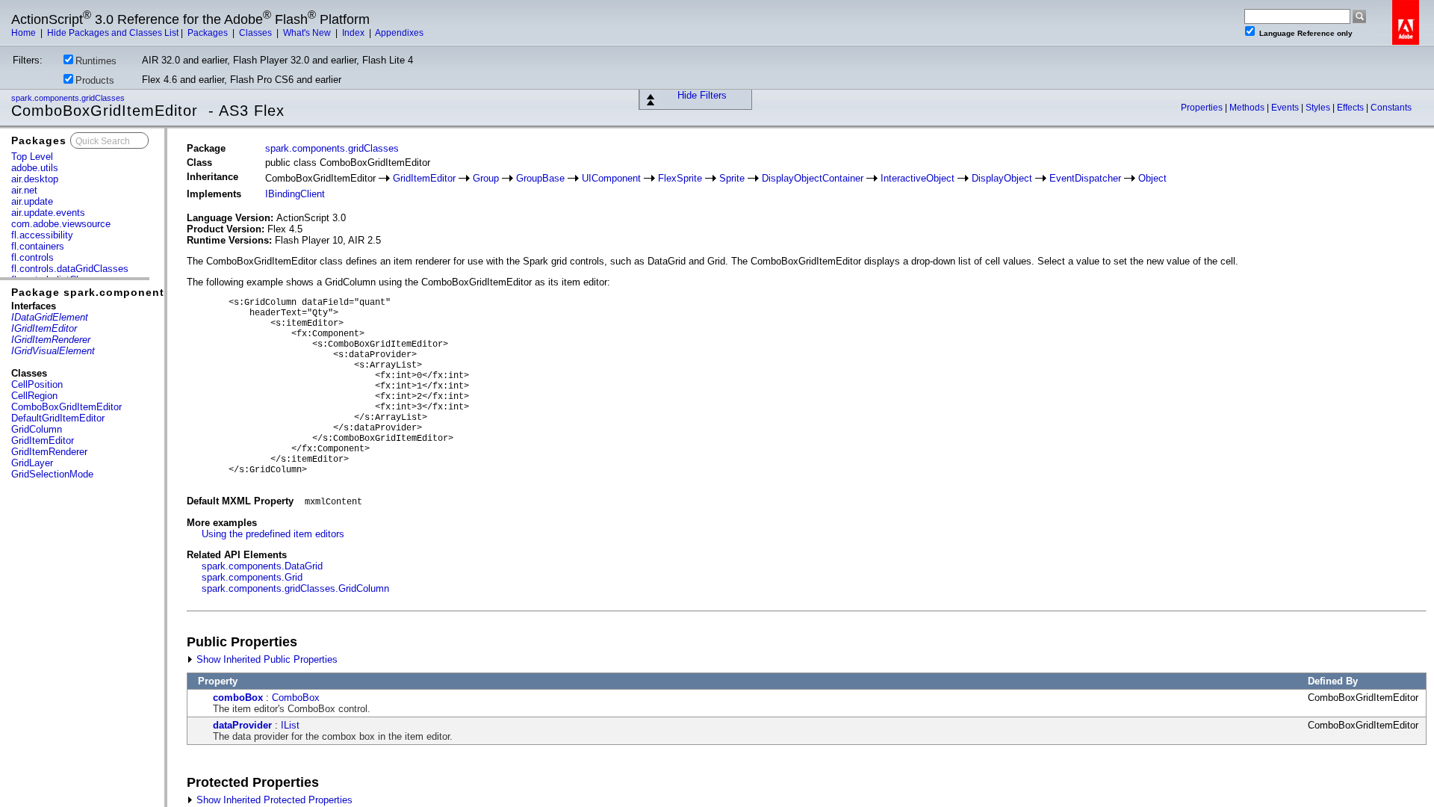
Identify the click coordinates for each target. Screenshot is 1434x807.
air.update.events (48, 212)
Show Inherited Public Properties (265, 659)
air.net (24, 190)
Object (1152, 178)
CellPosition (37, 384)
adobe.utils (34, 167)
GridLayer (32, 463)
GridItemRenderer (49, 451)
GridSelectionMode (52, 474)
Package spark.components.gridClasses (127, 292)
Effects (1351, 107)
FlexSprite (680, 178)
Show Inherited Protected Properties (273, 800)
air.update (32, 201)
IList (290, 725)
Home (24, 33)
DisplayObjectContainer (812, 178)
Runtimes (96, 61)
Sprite (732, 178)
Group (486, 178)
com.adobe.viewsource (61, 223)
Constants (1391, 107)
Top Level (32, 156)
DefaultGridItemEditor (58, 418)
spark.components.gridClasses (69, 97)
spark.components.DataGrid (262, 566)
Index (354, 33)
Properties (1203, 107)
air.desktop (34, 179)
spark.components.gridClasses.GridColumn (295, 588)
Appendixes (399, 33)
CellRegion (34, 395)
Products (94, 80)
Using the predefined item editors (273, 533)
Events (1286, 107)
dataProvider (242, 725)
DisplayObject (1002, 178)
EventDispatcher (1085, 178)
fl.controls (32, 257)
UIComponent (611, 178)
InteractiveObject (918, 178)
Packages (208, 33)
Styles (1319, 107)
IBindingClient (295, 194)
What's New (308, 33)
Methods (1248, 107)
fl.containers (37, 246)
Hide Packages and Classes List (113, 33)
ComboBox (296, 697)
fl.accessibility (42, 235)
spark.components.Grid (252, 577)
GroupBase (540, 178)
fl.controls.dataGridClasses (69, 268)
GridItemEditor (42, 440)
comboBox (238, 697)
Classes (256, 33)
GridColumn (36, 429)
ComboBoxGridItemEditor (66, 406)
